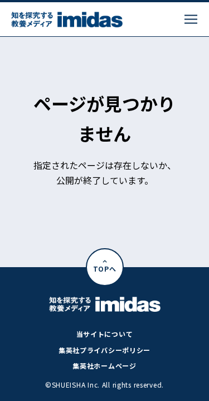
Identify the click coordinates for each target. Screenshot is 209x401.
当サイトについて (104, 334)
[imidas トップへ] (67, 19)
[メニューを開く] (190, 19)
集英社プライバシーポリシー (104, 350)
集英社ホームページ (104, 365)
